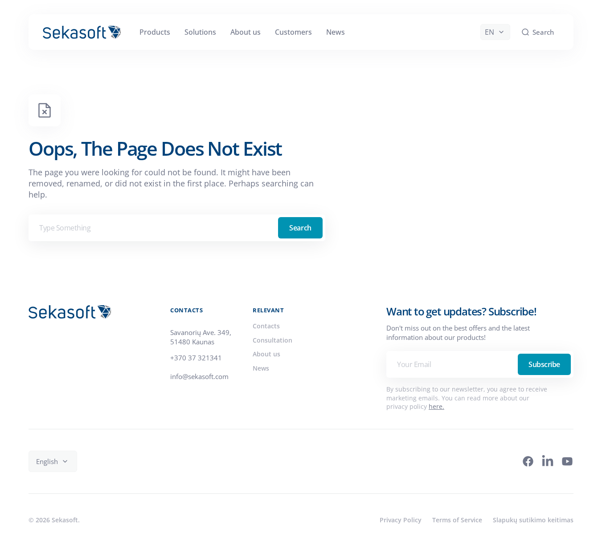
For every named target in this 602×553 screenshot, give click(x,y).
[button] (537, 32)
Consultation (272, 340)
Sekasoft (65, 520)
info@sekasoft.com (199, 376)
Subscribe (544, 364)
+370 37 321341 (196, 357)
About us (266, 354)
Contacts (266, 326)
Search (300, 228)
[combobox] (177, 227)
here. (436, 406)
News (261, 368)
